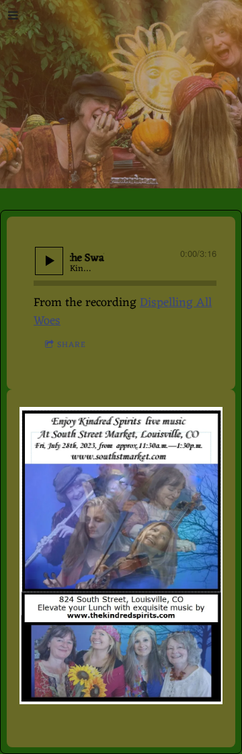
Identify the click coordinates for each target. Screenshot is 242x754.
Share (71, 345)
